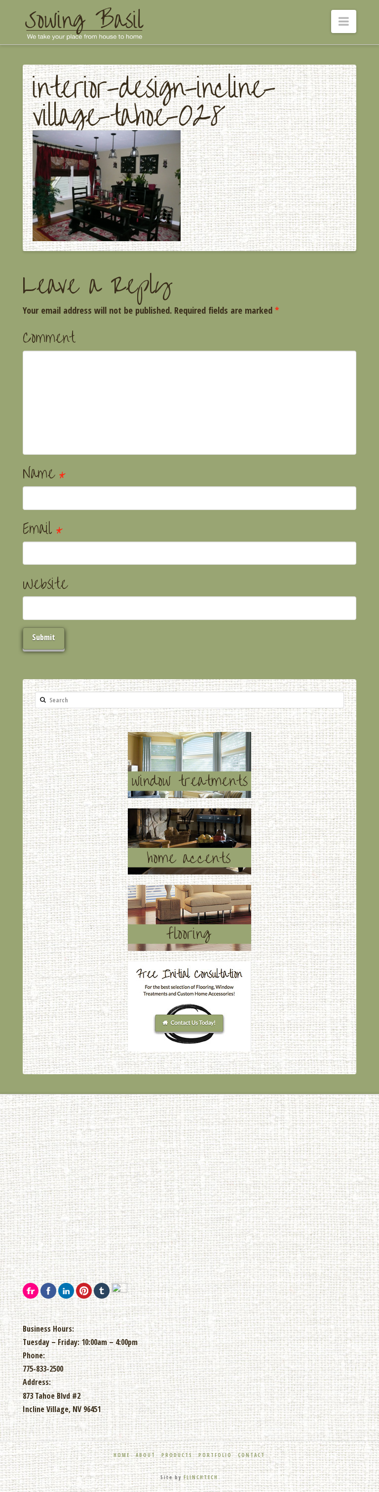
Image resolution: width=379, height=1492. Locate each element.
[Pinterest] (84, 1289)
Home (122, 1455)
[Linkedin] (66, 1289)
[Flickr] (30, 1289)
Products (176, 1455)
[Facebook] (48, 1289)
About (145, 1455)
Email (43, 529)
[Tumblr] (102, 1289)
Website (45, 584)
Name (44, 473)
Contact (251, 1455)
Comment (49, 338)
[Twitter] (119, 1289)
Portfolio (215, 1455)
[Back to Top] (365, 1478)
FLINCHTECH (201, 1477)
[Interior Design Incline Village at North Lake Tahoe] (84, 24)
